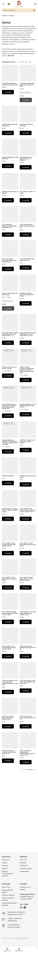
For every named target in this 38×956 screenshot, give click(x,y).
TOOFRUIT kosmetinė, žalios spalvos (27, 476)
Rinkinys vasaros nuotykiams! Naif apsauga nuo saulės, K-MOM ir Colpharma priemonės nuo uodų (27, 369)
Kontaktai (23, 862)
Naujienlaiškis (24, 871)
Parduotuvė (6, 860)
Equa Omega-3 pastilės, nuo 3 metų (27, 192)
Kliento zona (6, 887)
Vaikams (5, 862)
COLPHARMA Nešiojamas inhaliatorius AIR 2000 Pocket (10, 84)
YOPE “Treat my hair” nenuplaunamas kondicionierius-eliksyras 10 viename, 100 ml (27, 753)
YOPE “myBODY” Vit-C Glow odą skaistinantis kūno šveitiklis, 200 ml (28, 613)
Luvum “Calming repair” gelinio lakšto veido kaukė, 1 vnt (27, 226)
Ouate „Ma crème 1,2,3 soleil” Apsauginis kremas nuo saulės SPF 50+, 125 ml (28, 334)
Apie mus (23, 860)
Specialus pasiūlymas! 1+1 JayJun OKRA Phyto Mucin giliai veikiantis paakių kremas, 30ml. (9, 406)
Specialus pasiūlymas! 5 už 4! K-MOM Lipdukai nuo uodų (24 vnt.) (28, 405)
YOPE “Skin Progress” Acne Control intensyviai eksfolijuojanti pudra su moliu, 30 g (10, 682)
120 (26, 62)
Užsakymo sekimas (8, 895)
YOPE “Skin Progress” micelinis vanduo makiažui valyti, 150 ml (9, 752)
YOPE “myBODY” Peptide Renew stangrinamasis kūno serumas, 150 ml (10, 613)
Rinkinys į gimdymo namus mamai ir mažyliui (9, 367)
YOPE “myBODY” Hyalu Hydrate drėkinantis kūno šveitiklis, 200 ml (9, 544)
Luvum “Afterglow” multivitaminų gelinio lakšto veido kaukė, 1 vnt (9, 226)
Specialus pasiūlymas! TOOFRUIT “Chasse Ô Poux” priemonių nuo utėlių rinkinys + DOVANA (10, 442)
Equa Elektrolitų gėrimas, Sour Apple (26, 124)
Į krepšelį (25, 100)
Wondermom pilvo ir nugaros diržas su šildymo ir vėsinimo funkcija (10, 510)
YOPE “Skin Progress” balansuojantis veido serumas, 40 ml (8, 717)
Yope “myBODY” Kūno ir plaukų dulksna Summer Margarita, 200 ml (26, 579)
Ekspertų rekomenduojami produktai (7, 873)
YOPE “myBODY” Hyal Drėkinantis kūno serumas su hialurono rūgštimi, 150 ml (28, 510)
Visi (30, 62)
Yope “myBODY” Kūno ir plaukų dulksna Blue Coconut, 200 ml (28, 544)
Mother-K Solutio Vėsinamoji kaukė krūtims (10, 293)
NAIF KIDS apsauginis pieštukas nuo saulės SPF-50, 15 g (27, 294)
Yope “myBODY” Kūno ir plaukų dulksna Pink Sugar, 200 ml (9, 579)
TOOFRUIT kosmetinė (8, 475)
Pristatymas (24, 865)
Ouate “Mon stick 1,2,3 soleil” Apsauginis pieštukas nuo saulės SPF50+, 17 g (10, 334)
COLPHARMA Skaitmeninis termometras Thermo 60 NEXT (27, 85)
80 (23, 62)
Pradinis (5, 16)
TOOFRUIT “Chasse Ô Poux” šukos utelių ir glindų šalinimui (27, 441)
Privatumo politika (26, 868)
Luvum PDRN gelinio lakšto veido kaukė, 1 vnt (27, 259)
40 (20, 62)
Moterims (5, 865)
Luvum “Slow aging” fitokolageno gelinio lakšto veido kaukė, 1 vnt (9, 260)
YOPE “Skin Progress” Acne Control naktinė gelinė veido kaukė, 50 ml (27, 682)
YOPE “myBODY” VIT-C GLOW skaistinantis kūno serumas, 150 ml (9, 647)
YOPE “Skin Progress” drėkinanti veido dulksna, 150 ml (28, 717)
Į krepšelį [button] (8, 92)
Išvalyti (22, 95)
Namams (5, 868)
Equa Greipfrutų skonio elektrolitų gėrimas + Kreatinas (26, 158)
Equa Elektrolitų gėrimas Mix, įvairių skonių (10, 124)
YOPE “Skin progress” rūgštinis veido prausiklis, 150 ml (28, 647)
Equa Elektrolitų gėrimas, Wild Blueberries (10, 157)
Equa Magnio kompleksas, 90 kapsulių (10, 192)
